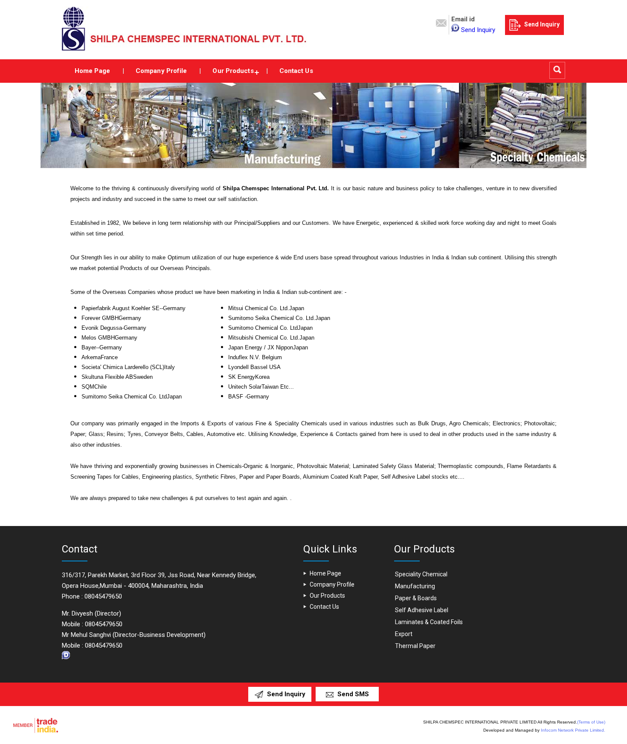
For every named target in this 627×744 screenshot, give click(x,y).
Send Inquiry (478, 30)
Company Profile (161, 71)
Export (403, 634)
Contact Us (296, 71)
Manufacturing (415, 586)
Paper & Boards (416, 598)
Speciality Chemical (421, 574)
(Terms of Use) (591, 722)
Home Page (92, 71)
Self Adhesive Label (421, 610)
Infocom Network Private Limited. (573, 730)
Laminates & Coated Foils (429, 622)
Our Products (232, 71)
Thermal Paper (415, 645)
